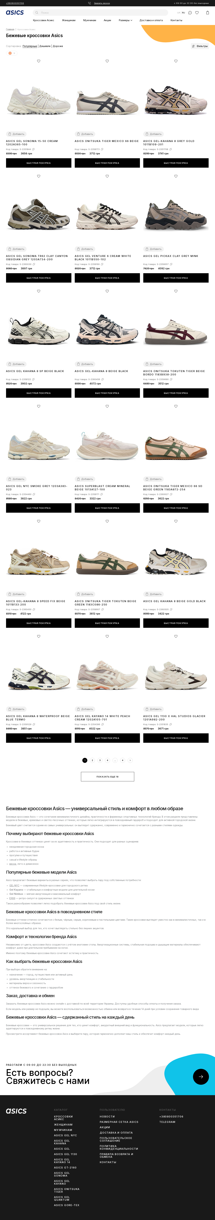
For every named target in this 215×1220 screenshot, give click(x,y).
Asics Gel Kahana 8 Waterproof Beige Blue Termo (38, 718)
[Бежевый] (14, 53)
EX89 (12, 898)
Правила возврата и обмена (116, 1155)
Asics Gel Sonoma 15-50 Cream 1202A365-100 (32, 142)
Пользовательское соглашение (116, 1139)
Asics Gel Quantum (62, 1198)
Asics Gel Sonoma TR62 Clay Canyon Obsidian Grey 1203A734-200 (37, 257)
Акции (107, 20)
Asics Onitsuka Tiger (67, 1190)
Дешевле (45, 46)
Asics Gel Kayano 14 (62, 1161)
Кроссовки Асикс (43, 20)
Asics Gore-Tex (67, 1205)
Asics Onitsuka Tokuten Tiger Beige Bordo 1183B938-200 (174, 373)
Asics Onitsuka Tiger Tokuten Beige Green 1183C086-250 (106, 603)
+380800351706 (15, 3)
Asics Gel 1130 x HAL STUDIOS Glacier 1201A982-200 (174, 718)
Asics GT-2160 (65, 1167)
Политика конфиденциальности (119, 1147)
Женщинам (68, 20)
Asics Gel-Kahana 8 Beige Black (101, 371)
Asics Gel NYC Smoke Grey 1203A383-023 (37, 487)
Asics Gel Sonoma (62, 1174)
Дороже (58, 46)
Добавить (18, 134)
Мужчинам (89, 20)
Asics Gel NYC (65, 1135)
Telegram (167, 1122)
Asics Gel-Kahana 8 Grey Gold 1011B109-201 (169, 142)
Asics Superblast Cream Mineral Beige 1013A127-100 (102, 487)
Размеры (124, 20)
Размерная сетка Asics (119, 1122)
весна (12, 864)
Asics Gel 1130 (65, 1154)
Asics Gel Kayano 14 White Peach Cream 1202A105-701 (102, 718)
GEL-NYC (14, 885)
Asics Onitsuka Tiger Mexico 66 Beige (107, 141)
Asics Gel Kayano (62, 1182)
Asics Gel (62, 1149)
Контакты (176, 20)
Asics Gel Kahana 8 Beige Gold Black (174, 601)
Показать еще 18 (108, 776)
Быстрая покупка (39, 163)
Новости (107, 1116)
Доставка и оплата (151, 20)
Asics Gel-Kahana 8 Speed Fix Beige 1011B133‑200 (36, 603)
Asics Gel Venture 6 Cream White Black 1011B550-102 (103, 257)
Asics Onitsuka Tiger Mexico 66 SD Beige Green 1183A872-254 (172, 487)
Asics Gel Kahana (62, 1142)
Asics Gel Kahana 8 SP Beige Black (35, 371)
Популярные (30, 46)
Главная (10, 29)
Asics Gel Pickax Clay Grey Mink (170, 256)
